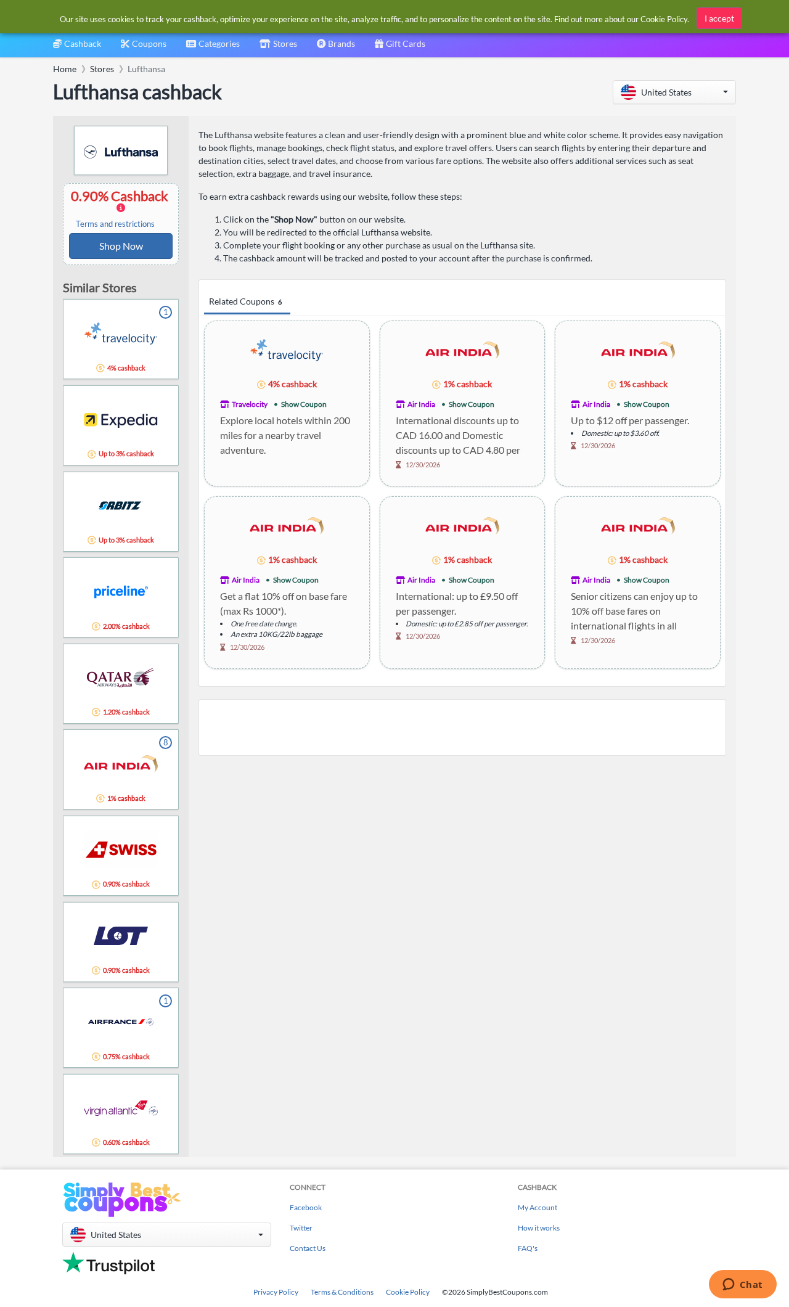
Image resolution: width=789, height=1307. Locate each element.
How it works (539, 1227)
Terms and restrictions (115, 224)
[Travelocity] (287, 349)
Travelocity (250, 404)
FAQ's (528, 1248)
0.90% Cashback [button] (121, 208)
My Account (537, 1207)
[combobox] (213, 47)
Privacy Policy (275, 1292)
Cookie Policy (408, 1292)
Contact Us (307, 1248)
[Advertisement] (462, 727)
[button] (674, 92)
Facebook (306, 1207)
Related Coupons (245, 301)
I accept (719, 18)
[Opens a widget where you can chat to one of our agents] (742, 1285)
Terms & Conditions (342, 1292)
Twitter (301, 1227)
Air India (421, 404)
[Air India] (462, 349)
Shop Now (121, 246)
